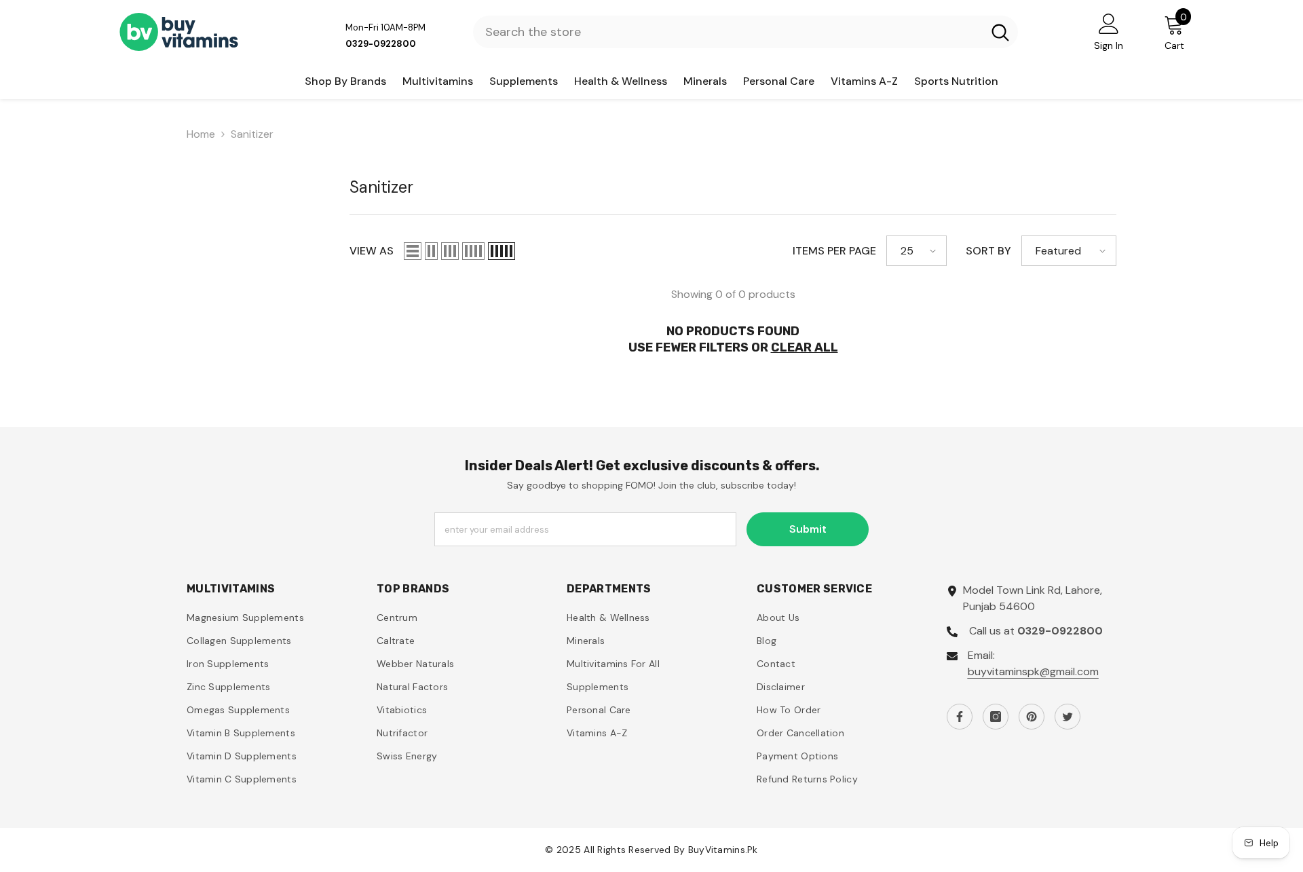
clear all (804, 347)
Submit (808, 529)
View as (372, 251)
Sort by (988, 251)
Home (201, 134)
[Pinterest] (1031, 716)
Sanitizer (252, 134)
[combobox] (728, 32)
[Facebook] (959, 716)
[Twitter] (1067, 716)
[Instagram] (995, 716)
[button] (412, 251)
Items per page (834, 251)
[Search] (745, 32)
